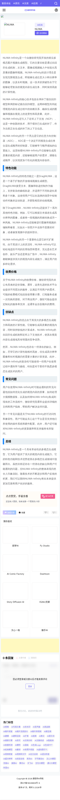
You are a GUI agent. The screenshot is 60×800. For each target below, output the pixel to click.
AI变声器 (36, 727)
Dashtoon (45, 574)
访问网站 (43, 33)
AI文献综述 (39, 740)
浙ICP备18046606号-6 (30, 783)
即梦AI (15, 545)
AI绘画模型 (7, 749)
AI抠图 (33, 736)
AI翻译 (17, 749)
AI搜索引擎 (7, 740)
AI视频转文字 (20, 754)
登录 (30, 686)
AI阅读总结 (19, 759)
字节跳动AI (39, 759)
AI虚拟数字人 (42, 749)
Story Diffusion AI (15, 602)
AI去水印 (26, 727)
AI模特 (17, 745)
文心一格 (15, 630)
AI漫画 (25, 745)
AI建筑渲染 (15, 736)
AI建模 (6, 736)
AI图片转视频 (35, 731)
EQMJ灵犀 (45, 602)
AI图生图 (47, 731)
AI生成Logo (36, 745)
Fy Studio (45, 545)
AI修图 (6, 727)
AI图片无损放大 (21, 731)
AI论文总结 (33, 754)
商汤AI (29, 759)
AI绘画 (40, 25)
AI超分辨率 (7, 759)
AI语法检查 (44, 754)
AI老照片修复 (28, 749)
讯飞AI (30, 763)
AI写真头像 (15, 727)
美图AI (14, 763)
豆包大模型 (40, 763)
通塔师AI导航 (38, 778)
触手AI (45, 630)
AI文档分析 (27, 740)
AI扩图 (25, 736)
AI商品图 (46, 727)
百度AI (6, 763)
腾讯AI (22, 763)
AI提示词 (50, 736)
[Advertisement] (30, 47)
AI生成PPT (47, 745)
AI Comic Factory (15, 574)
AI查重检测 (7, 745)
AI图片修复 (7, 731)
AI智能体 (50, 740)
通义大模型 (51, 763)
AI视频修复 (7, 754)
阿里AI (6, 768)
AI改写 (17, 740)
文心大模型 (51, 759)
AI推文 (41, 736)
